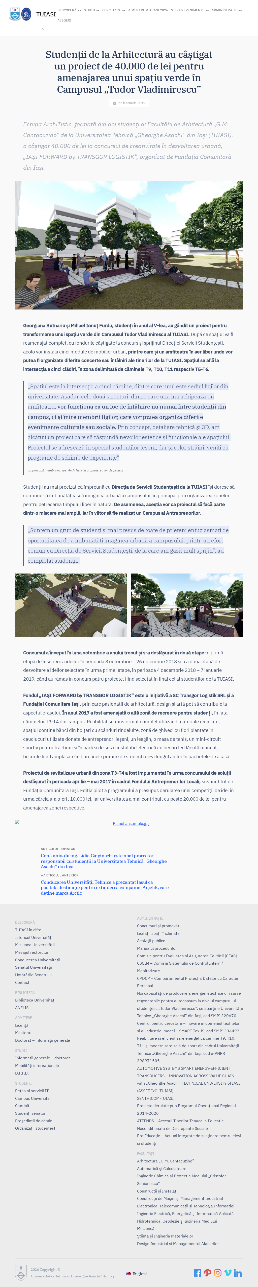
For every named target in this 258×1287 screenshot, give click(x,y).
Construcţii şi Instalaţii (157, 1191)
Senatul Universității (33, 967)
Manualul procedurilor (157, 948)
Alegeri (64, 20)
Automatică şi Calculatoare (161, 1168)
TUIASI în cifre (28, 929)
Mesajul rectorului (31, 952)
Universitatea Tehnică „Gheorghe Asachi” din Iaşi (73, 1276)
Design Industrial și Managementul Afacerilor (178, 1243)
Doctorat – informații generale (42, 1040)
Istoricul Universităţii (34, 937)
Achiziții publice (151, 940)
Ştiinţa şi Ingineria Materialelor (165, 1235)
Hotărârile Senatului (33, 974)
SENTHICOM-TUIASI (155, 1098)
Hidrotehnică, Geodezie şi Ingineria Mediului (177, 1221)
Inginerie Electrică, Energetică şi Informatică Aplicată (185, 1213)
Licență (21, 1025)
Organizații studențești (35, 1128)
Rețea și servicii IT (32, 1090)
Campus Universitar (33, 1098)
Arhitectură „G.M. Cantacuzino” (165, 1160)
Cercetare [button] (111, 10)
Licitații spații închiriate (158, 933)
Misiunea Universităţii (35, 944)
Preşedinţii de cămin (33, 1120)
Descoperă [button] (67, 10)
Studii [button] (89, 10)
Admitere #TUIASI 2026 (148, 10)
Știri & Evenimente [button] (187, 10)
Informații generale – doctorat (42, 1057)
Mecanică (145, 1228)
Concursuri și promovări (158, 925)
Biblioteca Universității (35, 1000)
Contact (22, 982)
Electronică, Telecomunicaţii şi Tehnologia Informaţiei (185, 1205)
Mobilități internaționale (37, 1065)
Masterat (23, 1032)
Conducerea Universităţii (37, 959)
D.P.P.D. (22, 1073)
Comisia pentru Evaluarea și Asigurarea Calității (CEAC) (187, 955)
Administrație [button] (224, 10)
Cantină (22, 1105)
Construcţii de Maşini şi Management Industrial (180, 1198)
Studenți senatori (31, 1113)
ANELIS (21, 1007)
